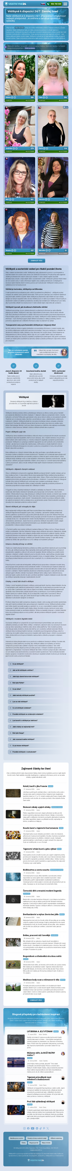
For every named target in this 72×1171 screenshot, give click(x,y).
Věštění (61, 828)
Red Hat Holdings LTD (37, 1153)
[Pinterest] (44, 1128)
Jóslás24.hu (41, 1155)
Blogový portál (34, 1143)
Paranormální (26, 893)
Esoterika (50, 786)
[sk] (44, 4)
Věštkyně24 (18, 1148)
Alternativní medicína (57, 807)
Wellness (62, 914)
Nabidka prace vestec (16, 1138)
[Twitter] (47, 1128)
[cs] (42, 4)
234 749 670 (54, 1148)
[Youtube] (32, 1128)
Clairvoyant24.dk (23, 1155)
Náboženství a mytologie (56, 869)
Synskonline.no (13, 1155)
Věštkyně (56, 1031)
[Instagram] (24, 1128)
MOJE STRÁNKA (30, 100)
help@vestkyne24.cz (36, 1150)
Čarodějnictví (54, 935)
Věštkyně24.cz (49, 1155)
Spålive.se (60, 1153)
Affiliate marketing (56, 1138)
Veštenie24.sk (59, 1155)
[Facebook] (28, 1128)
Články (24, 1143)
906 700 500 (19, 28)
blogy (66, 107)
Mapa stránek (46, 1143)
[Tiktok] (41, 1128)
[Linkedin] (37, 1128)
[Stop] (15, 97)
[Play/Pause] (12, 97)
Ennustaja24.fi (33, 1155)
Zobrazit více (36, 260)
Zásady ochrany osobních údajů (36, 1138)
